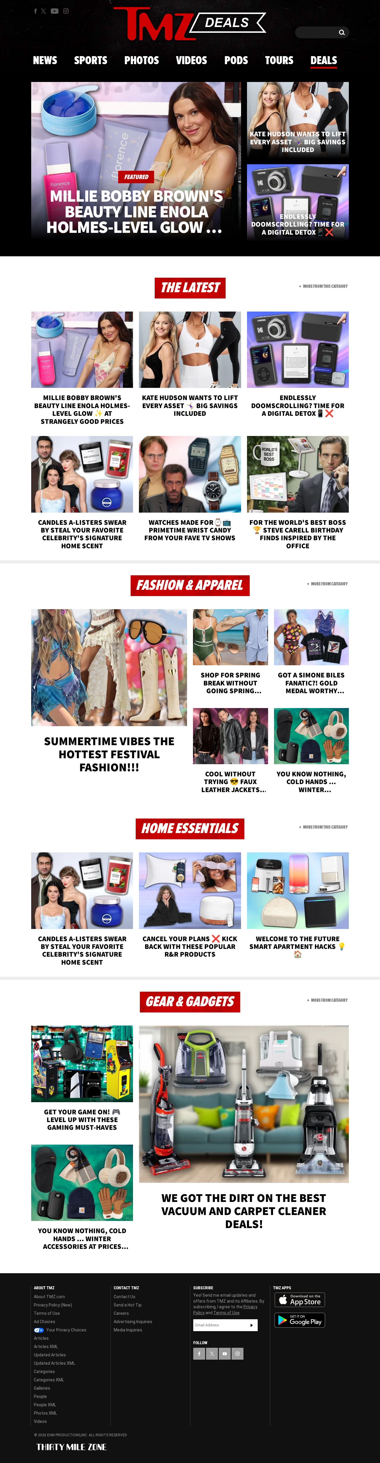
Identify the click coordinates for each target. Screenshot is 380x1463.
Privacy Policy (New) (53, 1305)
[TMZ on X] (44, 11)
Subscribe (252, 1325)
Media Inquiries (128, 1330)
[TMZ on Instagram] (66, 11)
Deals (324, 61)
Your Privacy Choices (65, 1330)
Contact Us (124, 1296)
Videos (191, 61)
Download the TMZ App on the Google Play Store (300, 1320)
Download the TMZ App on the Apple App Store (300, 1300)
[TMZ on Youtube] (54, 11)
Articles (41, 1338)
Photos (141, 61)
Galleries (42, 1388)
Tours (279, 61)
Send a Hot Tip (128, 1305)
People (40, 1396)
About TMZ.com (49, 1296)
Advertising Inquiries (133, 1321)
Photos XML (45, 1413)
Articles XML (46, 1346)
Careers (121, 1313)
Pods (236, 61)
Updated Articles (50, 1355)
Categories (44, 1371)
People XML (45, 1404)
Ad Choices (44, 1321)
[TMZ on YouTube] (225, 1354)
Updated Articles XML (54, 1363)
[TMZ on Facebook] (35, 11)
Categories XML (49, 1379)
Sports (90, 61)
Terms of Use (47, 1313)
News (45, 61)
